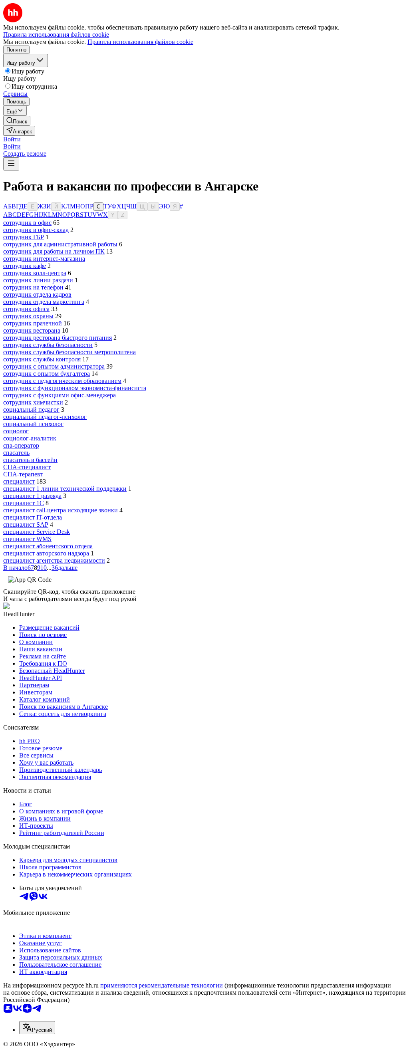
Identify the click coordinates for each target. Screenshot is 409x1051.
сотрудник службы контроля (42, 359)
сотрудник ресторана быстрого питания (57, 337)
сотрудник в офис (27, 222)
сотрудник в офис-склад (36, 229)
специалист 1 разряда (32, 495)
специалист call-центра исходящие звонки (60, 510)
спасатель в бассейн (30, 459)
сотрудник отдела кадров (37, 294)
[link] (16, 121)
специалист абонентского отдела (48, 546)
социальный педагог (31, 409)
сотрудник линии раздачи (38, 280)
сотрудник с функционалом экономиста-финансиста (74, 388)
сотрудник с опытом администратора (54, 366)
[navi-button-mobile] (11, 164)
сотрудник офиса (26, 308)
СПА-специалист (27, 467)
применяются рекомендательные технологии (161, 985)
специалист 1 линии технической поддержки (65, 488)
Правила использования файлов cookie (140, 41)
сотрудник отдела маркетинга (43, 301)
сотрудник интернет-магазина (44, 258)
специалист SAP (25, 524)
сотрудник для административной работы (60, 244)
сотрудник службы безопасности (48, 344)
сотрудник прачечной (32, 323)
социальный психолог (33, 423)
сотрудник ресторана (31, 330)
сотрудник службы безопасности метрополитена (69, 352)
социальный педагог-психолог (45, 416)
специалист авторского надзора (46, 553)
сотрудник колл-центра (34, 273)
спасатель (16, 452)
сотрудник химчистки (33, 402)
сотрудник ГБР (23, 237)
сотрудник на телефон (33, 287)
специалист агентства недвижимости (54, 560)
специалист (19, 481)
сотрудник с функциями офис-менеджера (59, 395)
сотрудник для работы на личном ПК (54, 251)
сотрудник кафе (24, 265)
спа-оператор (21, 445)
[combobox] (37, 1027)
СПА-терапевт (23, 474)
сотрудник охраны (28, 316)
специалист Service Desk (36, 531)
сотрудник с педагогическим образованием (62, 380)
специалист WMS (27, 538)
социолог (16, 431)
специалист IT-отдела (32, 517)
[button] (12, 139)
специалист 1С (23, 503)
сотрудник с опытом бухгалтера (46, 373)
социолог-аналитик (29, 438)
